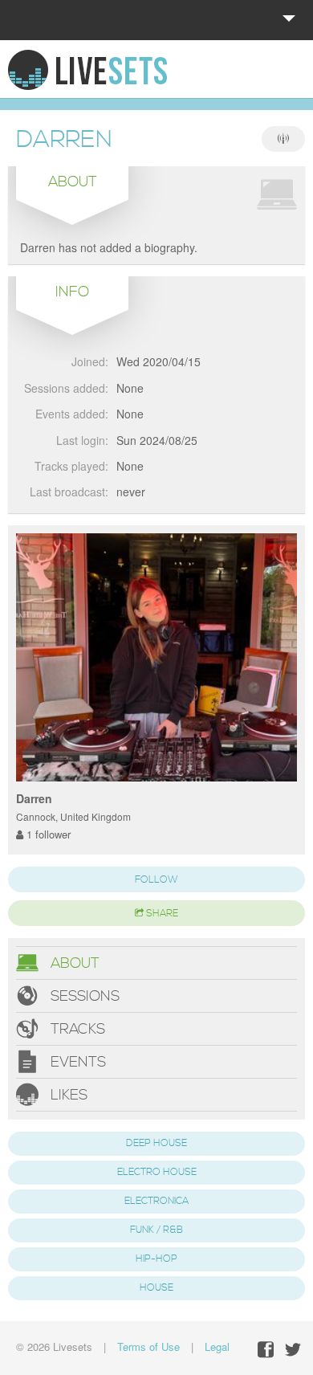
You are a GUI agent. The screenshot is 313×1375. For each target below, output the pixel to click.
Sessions (83, 996)
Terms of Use (148, 1346)
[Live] (283, 139)
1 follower (47, 834)
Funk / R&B (156, 1230)
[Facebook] (266, 1349)
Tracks (76, 1029)
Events (76, 1062)
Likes (67, 1095)
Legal (217, 1346)
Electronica (156, 1201)
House (156, 1288)
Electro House (157, 1172)
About (73, 963)
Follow (156, 880)
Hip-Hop (156, 1259)
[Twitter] (293, 1349)
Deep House (156, 1143)
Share (161, 914)
